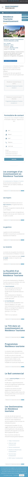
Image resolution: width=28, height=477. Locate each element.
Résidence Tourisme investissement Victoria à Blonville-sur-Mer (14, 40)
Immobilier (11, 7)
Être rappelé (24, 17)
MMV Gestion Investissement (16, 458)
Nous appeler (24, 14)
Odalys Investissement (14, 441)
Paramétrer (15, 475)
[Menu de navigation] (2, 7)
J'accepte (22, 475)
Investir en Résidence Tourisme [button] (10, 60)
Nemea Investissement (14, 447)
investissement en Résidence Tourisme (14, 181)
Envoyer (14, 159)
